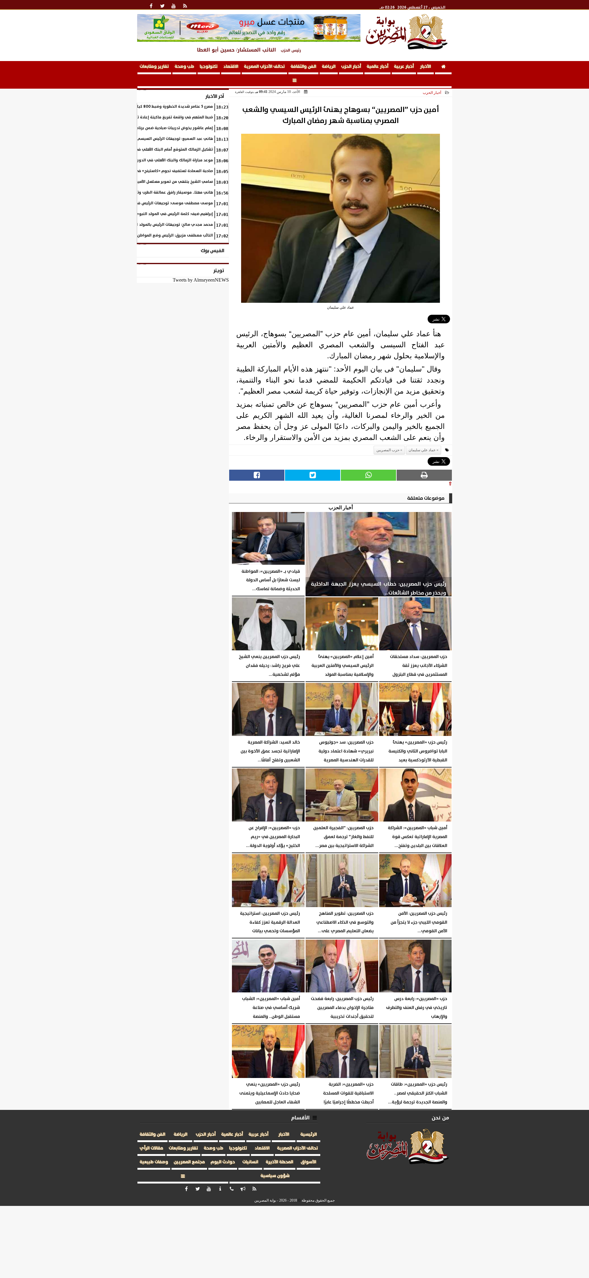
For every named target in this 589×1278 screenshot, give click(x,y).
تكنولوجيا (209, 66)
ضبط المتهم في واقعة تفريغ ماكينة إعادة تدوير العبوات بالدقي (157, 117)
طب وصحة (184, 66)
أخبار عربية (404, 66)
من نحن (440, 1117)
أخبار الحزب (351, 66)
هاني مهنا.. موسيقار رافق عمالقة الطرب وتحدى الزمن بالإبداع (159, 192)
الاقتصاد (230, 66)
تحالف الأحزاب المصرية (264, 66)
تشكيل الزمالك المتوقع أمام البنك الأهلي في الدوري (167, 149)
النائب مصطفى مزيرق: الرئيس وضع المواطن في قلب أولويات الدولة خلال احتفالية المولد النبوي (130, 235)
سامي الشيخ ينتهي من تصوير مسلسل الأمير (175, 182)
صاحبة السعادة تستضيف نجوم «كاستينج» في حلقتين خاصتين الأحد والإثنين (149, 171)
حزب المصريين (387, 450)
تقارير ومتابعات (154, 66)
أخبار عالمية (377, 66)
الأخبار (425, 66)
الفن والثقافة (303, 66)
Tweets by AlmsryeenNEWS (201, 280)
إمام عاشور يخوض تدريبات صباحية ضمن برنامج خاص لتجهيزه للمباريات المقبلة (146, 128)
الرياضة (329, 66)
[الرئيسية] (443, 67)
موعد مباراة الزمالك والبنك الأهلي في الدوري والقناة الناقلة (160, 160)
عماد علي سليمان (422, 450)
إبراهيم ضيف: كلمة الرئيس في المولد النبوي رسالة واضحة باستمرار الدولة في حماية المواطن (132, 214)
